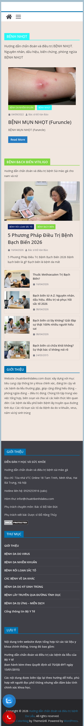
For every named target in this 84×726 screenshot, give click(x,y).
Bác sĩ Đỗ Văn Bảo (38, 114)
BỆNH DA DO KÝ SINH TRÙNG (23, 587)
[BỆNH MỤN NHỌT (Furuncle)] (42, 86)
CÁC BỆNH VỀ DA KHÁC (19, 578)
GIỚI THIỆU (11, 545)
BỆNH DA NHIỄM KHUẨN (21, 107)
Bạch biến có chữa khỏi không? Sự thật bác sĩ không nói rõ (53, 347)
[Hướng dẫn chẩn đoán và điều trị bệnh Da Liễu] (9, 16)
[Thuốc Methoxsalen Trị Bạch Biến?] (17, 279)
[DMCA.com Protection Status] (16, 523)
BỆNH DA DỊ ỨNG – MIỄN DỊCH (24, 603)
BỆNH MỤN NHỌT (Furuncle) (39, 122)
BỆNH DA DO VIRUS (17, 554)
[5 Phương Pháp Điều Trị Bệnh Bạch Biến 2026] (42, 201)
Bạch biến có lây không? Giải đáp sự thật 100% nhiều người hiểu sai (54, 324)
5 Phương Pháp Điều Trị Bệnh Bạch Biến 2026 (40, 238)
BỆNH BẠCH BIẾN (46, 226)
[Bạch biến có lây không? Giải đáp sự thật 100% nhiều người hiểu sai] (17, 327)
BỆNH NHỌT (44, 107)
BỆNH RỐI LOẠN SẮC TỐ (20, 226)
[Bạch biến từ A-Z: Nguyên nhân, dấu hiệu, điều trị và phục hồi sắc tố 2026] (17, 302)
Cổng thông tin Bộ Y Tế (19, 611)
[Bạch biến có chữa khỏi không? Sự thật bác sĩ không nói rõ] (17, 350)
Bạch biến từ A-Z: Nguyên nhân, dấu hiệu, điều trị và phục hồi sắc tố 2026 (54, 300)
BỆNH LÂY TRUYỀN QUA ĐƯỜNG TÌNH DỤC (32, 595)
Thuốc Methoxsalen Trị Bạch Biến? (51, 276)
